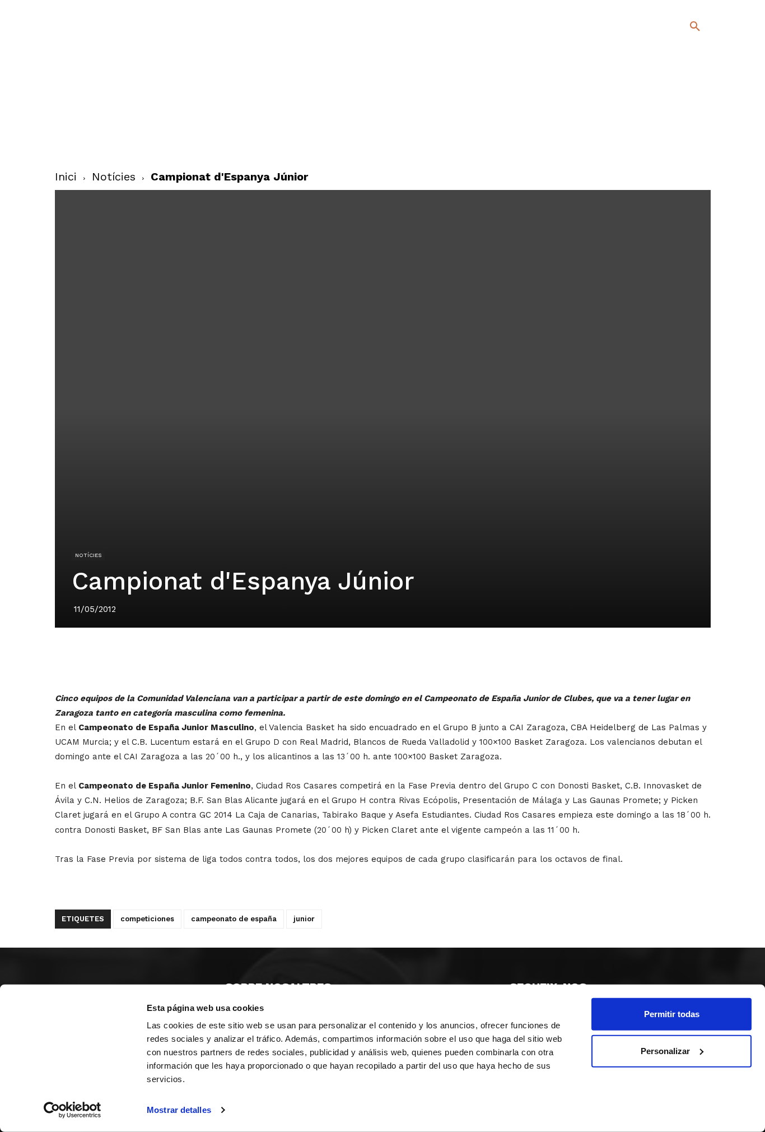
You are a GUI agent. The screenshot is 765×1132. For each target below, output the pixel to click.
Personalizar (665, 1050)
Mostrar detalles (179, 1110)
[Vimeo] (667, 139)
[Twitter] (665, 121)
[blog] (681, 85)
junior (304, 919)
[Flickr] (649, 139)
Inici (66, 176)
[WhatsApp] (421, 659)
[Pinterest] (369, 659)
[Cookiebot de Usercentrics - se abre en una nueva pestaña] (73, 1110)
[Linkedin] (395, 659)
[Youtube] (685, 139)
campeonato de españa (234, 919)
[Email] (447, 659)
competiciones (147, 919)
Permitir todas (671, 1014)
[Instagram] (699, 123)
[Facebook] (649, 123)
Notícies (114, 176)
